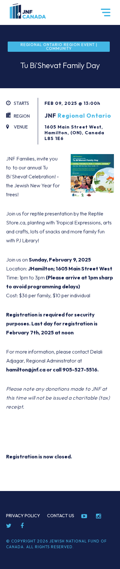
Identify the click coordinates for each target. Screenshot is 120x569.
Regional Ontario (84, 115)
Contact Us (60, 515)
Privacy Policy (23, 515)
